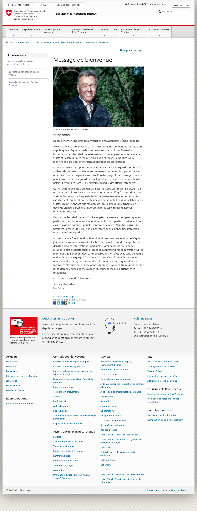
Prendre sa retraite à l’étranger (68, 451)
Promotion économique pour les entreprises (122, 474)
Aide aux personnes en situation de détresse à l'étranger (122, 385)
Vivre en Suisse (154, 371)
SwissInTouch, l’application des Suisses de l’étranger (120, 481)
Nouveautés (12, 362)
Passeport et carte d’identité (114, 370)
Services (104, 29)
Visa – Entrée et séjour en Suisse (162, 362)
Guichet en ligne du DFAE (58, 318)
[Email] (73, 302)
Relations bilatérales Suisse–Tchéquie (165, 394)
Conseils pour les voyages (53, 30)
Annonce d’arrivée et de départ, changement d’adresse (116, 363)
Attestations (106, 401)
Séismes (57, 396)
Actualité (13, 29)
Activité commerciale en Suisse (162, 381)
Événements (12, 371)
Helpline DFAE (143, 318)
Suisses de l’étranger (63, 465)
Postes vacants (13, 385)
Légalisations (106, 396)
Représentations (31, 29)
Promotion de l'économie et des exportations (163, 400)
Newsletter (11, 366)
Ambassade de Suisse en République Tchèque (59, 42)
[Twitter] (59, 302)
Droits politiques (108, 374)
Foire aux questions (63, 387)
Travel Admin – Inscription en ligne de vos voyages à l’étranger (121, 441)
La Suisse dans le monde (68, 5)
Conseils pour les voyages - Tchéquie (71, 362)
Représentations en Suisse (65, 460)
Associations (59, 470)
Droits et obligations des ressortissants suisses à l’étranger (71, 476)
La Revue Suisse (108, 460)
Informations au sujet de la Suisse (163, 376)
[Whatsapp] (70, 302)
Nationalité (105, 465)
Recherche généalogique (112, 425)
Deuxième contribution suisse (161, 415)
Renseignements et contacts (161, 366)
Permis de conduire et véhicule (115, 379)
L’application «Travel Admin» (67, 423)
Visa (115, 29)
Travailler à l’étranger (63, 446)
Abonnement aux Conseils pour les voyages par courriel (74, 417)
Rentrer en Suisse (61, 456)
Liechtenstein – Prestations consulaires (119, 435)
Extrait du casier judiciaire (113, 420)
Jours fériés (11, 381)
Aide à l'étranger (61, 406)
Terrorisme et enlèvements (66, 392)
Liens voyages (60, 411)
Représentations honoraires (19, 404)
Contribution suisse (159, 29)
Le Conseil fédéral (21, 5)
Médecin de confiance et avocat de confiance (117, 454)
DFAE (43, 5)
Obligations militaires (110, 415)
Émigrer (57, 437)
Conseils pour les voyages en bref (69, 366)
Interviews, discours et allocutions (22, 376)
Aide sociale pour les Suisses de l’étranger (120, 392)
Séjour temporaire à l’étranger (68, 441)
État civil (104, 470)
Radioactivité (59, 401)
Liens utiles (105, 447)
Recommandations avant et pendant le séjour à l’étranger (72, 373)
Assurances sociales (109, 406)
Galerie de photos (15, 390)
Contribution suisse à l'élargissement (165, 420)
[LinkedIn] (62, 302)
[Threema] (66, 302)
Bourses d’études (108, 430)
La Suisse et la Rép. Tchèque (131, 30)
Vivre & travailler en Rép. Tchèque (82, 30)
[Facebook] (55, 302)
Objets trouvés (107, 411)
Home (9, 42)
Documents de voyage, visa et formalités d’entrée (73, 381)
